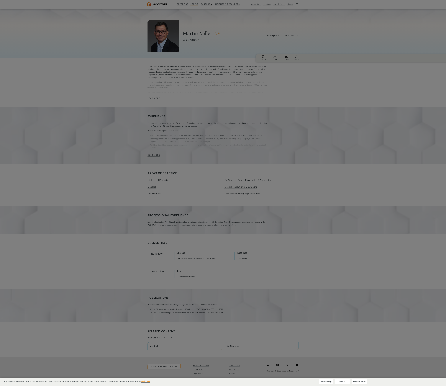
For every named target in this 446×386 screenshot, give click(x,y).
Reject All (342, 382)
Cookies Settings (325, 382)
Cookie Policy (145, 381)
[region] (223, 382)
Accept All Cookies (359, 382)
